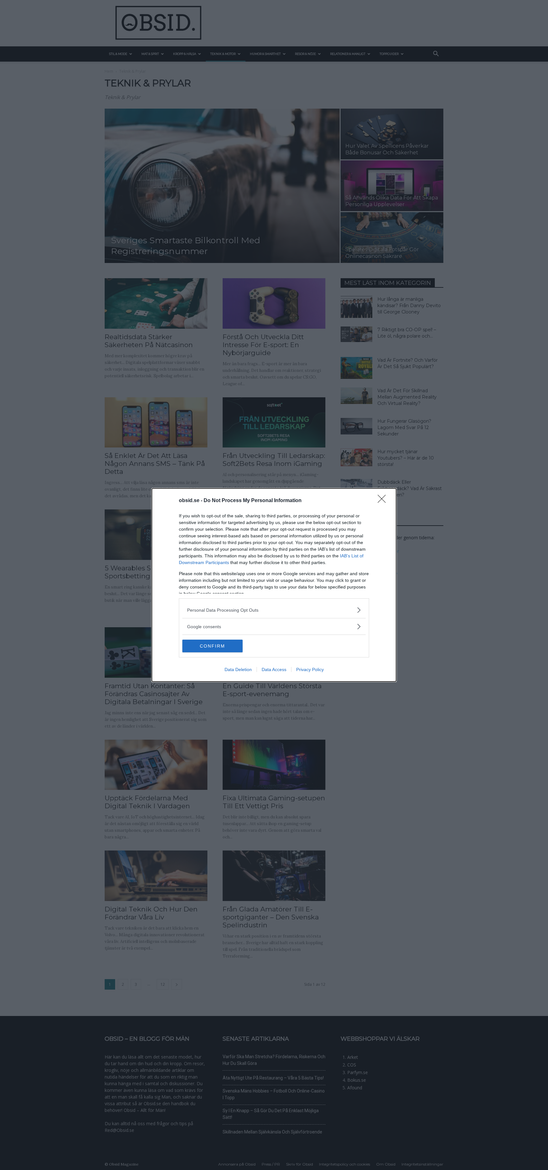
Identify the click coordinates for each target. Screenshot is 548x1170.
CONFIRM (212, 646)
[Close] (384, 501)
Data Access (274, 669)
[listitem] (274, 610)
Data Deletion (238, 669)
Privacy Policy (310, 669)
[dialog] (274, 585)
